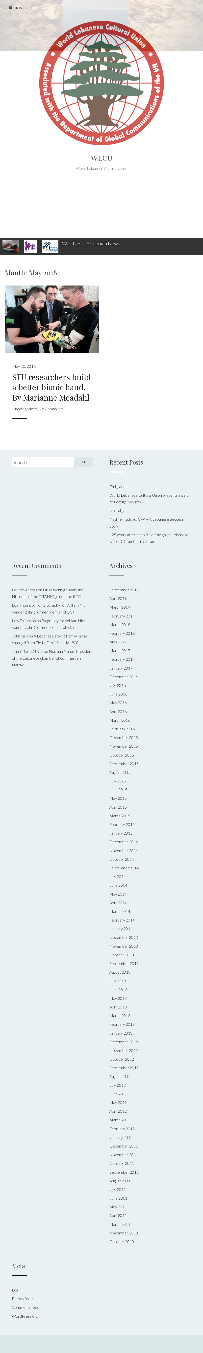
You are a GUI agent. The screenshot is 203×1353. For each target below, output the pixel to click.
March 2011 (119, 1224)
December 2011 (123, 1146)
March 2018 (119, 624)
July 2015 (117, 781)
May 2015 (118, 798)
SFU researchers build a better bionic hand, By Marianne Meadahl (51, 387)
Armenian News (103, 243)
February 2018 (122, 633)
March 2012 (119, 1119)
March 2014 (119, 911)
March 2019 (119, 607)
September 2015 (124, 763)
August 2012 (119, 1076)
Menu (17, 7)
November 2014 (123, 850)
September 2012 (124, 1067)
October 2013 (121, 954)
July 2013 (117, 980)
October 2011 (121, 1163)
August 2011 (119, 1180)
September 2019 (124, 589)
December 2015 (123, 737)
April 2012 (118, 1111)
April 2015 (118, 807)
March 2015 (119, 815)
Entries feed (22, 1298)
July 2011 (117, 1189)
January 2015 (120, 833)
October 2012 (121, 1059)
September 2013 (124, 963)
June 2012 (118, 1093)
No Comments (51, 408)
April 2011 (118, 1215)
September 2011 (124, 1172)
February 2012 (122, 1128)
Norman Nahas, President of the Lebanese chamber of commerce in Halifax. (52, 658)
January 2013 (120, 1033)
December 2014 (123, 841)
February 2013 (122, 1024)
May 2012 (118, 1102)
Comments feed (25, 1307)
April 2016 (118, 711)
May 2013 (118, 998)
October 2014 (121, 859)
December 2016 (123, 676)
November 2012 (123, 1050)
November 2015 (123, 746)
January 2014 (120, 928)
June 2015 (118, 789)
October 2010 (121, 1241)
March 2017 (119, 650)
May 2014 (118, 894)
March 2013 (119, 1015)
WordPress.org (25, 1316)
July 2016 (117, 685)
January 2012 (120, 1137)
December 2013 (123, 937)
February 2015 (122, 824)
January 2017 (120, 668)
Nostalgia (117, 510)
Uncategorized (24, 408)
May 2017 (118, 641)
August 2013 (119, 972)
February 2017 (122, 659)
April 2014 (118, 902)
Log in (17, 1290)
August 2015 (119, 772)
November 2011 (123, 1154)
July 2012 (117, 1085)
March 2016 (119, 720)
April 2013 (118, 1006)
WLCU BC (73, 243)
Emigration (118, 486)
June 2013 (118, 989)
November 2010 (123, 1232)
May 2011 (118, 1206)
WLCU (101, 158)
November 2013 (123, 946)
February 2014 (122, 920)
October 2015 (121, 755)
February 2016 (122, 728)
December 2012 (123, 1041)
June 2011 (118, 1198)
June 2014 (118, 885)
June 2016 (118, 694)
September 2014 (124, 867)
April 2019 (118, 598)
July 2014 (117, 876)
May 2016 (118, 702)
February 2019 (122, 616)
